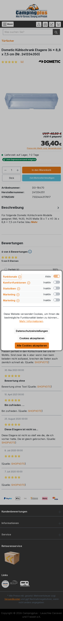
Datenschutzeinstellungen (32, 330)
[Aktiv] (56, 276)
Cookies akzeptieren (31, 338)
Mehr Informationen (31, 321)
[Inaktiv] (56, 282)
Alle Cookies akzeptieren (32, 345)
